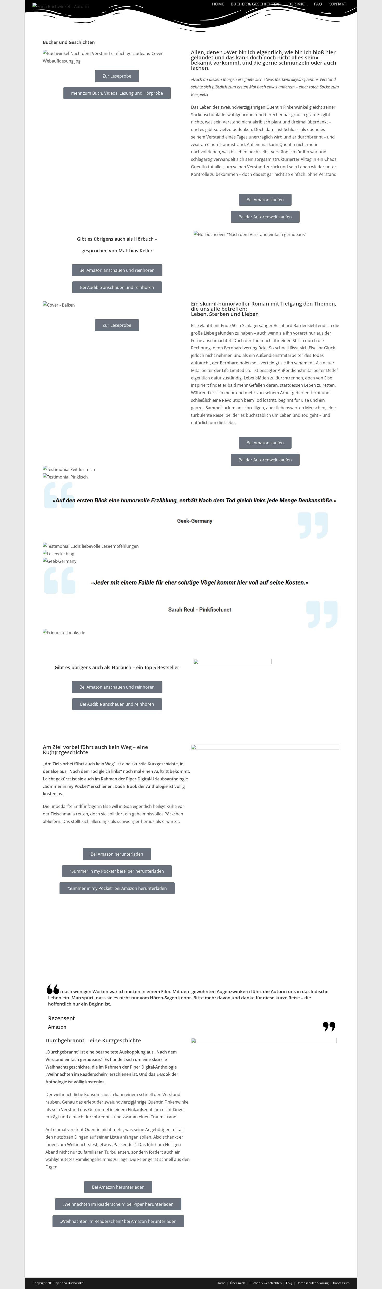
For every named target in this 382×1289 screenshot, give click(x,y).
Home (221, 1283)
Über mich (237, 1283)
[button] (191, 640)
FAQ (289, 1283)
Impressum (341, 1283)
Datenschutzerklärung (313, 1283)
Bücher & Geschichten (265, 1283)
